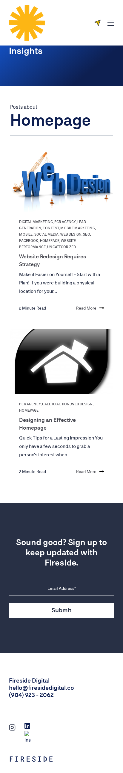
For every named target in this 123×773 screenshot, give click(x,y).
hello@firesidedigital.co (41, 687)
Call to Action (56, 404)
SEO (86, 234)
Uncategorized (61, 247)
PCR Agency (65, 222)
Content (51, 228)
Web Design (71, 234)
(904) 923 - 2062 (31, 695)
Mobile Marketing (77, 228)
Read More (86, 308)
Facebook (28, 241)
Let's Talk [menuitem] (99, 22)
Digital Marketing (36, 222)
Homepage (49, 241)
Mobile (26, 234)
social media (46, 234)
